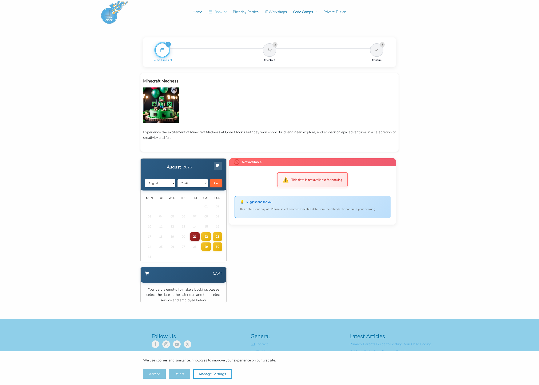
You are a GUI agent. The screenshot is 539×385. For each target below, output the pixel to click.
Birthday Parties (246, 11)
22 (206, 237)
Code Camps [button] (303, 11)
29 (206, 247)
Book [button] (218, 11)
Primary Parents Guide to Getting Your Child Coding (390, 344)
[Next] (218, 166)
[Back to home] (116, 12)
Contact (262, 344)
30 (217, 247)
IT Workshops (276, 11)
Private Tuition (334, 11)
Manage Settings (212, 374)
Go (216, 183)
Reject (179, 374)
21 (194, 237)
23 (217, 237)
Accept (154, 374)
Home (197, 11)
